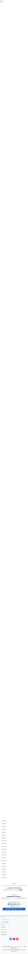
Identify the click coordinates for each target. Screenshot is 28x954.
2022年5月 (3, 829)
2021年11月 (4, 846)
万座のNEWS (4, 934)
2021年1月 (3, 874)
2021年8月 (3, 854)
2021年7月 (3, 857)
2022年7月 (3, 823)
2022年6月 (3, 826)
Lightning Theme (16, 949)
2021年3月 (3, 869)
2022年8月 (3, 820)
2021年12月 (4, 843)
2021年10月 (4, 849)
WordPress (9, 949)
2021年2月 (3, 871)
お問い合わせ (4, 932)
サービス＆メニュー (5, 919)
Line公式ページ (11, 898)
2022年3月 (3, 835)
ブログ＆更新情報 (5, 922)
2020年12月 (4, 877)
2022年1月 (3, 840)
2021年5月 (3, 863)
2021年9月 (3, 852)
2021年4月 (3, 866)
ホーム (2, 917)
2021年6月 (3, 860)
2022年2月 (3, 837)
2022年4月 (3, 832)
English (2, 924)
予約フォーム (4, 929)
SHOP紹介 (3, 927)
